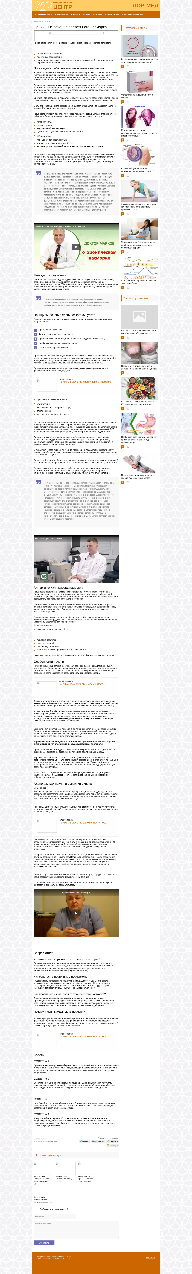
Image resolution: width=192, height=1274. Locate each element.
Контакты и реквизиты (133, 14)
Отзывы (98, 14)
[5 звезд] (44, 1141)
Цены (88, 14)
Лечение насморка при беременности (81, 684)
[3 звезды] (39, 1141)
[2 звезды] (37, 1141)
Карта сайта (150, 1258)
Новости (76, 14)
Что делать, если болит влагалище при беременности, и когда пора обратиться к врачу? (138, 245)
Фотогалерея (62, 14)
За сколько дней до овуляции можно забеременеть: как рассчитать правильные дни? (138, 207)
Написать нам (113, 14)
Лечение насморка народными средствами (43, 1201)
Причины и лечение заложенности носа (82, 822)
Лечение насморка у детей (64, 1180)
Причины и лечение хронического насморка (85, 381)
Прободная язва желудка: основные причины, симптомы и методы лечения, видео (138, 440)
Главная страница (44, 14)
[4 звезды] (41, 1141)
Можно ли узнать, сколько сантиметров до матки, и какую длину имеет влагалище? (139, 133)
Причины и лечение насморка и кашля (86, 1180)
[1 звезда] (35, 1141)
